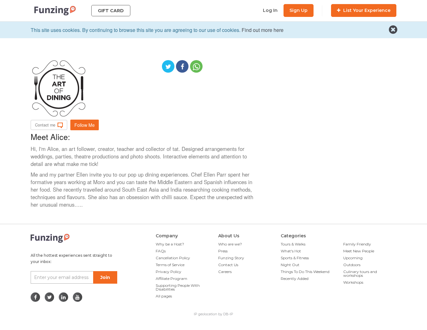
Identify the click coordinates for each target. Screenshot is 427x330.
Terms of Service (170, 264)
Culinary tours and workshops (360, 273)
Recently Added (295, 278)
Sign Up (298, 10)
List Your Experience (366, 10)
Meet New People (358, 251)
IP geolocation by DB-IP (213, 314)
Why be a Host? (170, 244)
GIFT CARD (111, 10)
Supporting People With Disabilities (178, 287)
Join (105, 277)
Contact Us (228, 264)
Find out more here (263, 30)
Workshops (353, 282)
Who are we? (230, 244)
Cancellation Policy (173, 257)
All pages (164, 296)
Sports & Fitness (295, 257)
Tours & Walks (293, 244)
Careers (225, 271)
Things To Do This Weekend (305, 271)
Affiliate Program (171, 278)
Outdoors (351, 264)
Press (223, 251)
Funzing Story (231, 257)
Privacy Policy (168, 271)
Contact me (45, 125)
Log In (270, 10)
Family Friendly (357, 244)
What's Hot (291, 251)
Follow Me (84, 125)
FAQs (161, 251)
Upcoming (353, 257)
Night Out (290, 264)
